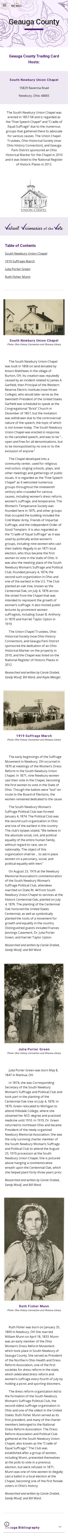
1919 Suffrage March (20, 261)
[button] (4, 5)
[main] (34, 24)
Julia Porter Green (17, 269)
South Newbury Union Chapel (26, 253)
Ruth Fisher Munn (17, 277)
